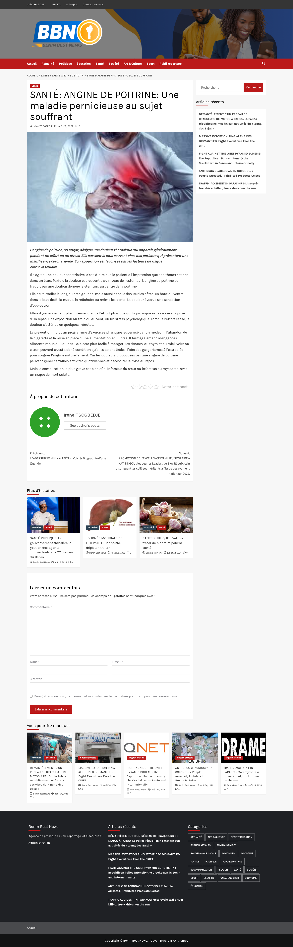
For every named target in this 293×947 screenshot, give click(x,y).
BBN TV (56, 4)
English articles (88, 757)
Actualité (48, 64)
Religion (223, 869)
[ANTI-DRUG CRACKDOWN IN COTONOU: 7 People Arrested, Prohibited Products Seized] (195, 748)
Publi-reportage (170, 64)
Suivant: (153, 463)
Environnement (226, 845)
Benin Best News (41, 562)
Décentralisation (241, 837)
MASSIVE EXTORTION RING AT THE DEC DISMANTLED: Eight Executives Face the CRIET (227, 141)
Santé (100, 64)
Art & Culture (133, 64)
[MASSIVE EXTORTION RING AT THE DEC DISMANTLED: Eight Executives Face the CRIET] (98, 748)
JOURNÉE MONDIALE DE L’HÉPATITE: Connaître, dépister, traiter (104, 543)
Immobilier (228, 853)
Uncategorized (229, 878)
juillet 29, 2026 (118, 553)
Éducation (84, 64)
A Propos (72, 4)
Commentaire (41, 607)
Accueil (32, 64)
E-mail (118, 662)
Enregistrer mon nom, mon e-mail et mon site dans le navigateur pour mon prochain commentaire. (106, 696)
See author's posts (85, 425)
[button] (263, 63)
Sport (150, 64)
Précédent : (68, 458)
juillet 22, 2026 (174, 553)
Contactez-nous (93, 4)
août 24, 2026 (61, 793)
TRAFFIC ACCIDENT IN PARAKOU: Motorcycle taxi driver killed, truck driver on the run (229, 186)
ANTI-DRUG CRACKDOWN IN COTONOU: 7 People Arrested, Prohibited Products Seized (230, 173)
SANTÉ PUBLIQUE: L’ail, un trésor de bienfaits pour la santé (163, 543)
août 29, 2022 (65, 126)
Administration (39, 842)
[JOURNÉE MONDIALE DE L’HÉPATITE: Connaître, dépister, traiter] (109, 515)
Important (247, 853)
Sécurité (50, 757)
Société (114, 64)
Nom (34, 662)
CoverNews (158, 940)
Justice (195, 861)
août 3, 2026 (61, 562)
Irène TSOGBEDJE (43, 126)
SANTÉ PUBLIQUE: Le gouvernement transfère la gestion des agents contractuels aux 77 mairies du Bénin (51, 547)
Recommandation (201, 869)
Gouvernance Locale (203, 853)
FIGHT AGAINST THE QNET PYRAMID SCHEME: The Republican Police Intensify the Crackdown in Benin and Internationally (230, 158)
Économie (251, 878)
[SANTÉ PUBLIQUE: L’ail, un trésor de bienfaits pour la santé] (166, 515)
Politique (65, 64)
